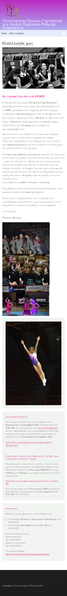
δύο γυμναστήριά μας (47, 428)
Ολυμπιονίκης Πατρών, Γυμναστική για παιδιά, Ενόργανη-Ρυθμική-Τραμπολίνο (32, 24)
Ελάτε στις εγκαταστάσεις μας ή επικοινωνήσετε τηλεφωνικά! (29, 444)
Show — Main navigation (13, 33)
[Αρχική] (13, 10)
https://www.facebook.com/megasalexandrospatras (27, 554)
